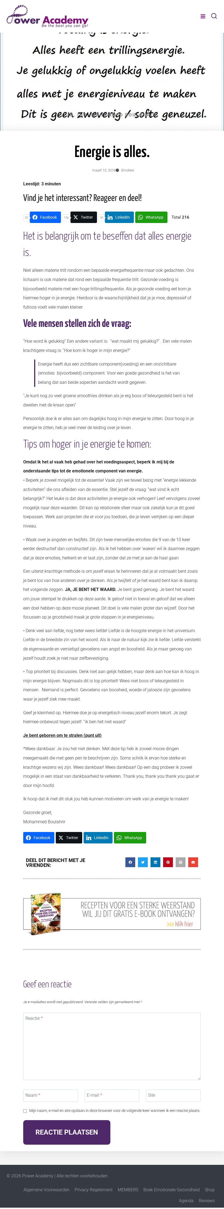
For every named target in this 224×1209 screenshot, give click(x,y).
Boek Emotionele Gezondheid (171, 1189)
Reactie (34, 1018)
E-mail (94, 1095)
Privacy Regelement (94, 1189)
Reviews (207, 1200)
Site (151, 1095)
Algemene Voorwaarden (46, 1189)
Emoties (127, 170)
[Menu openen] (203, 16)
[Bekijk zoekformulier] (214, 16)
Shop (210, 1189)
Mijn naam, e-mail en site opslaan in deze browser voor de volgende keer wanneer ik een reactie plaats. (114, 1110)
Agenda (186, 1200)
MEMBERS (128, 1189)
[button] (130, 862)
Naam (32, 1095)
